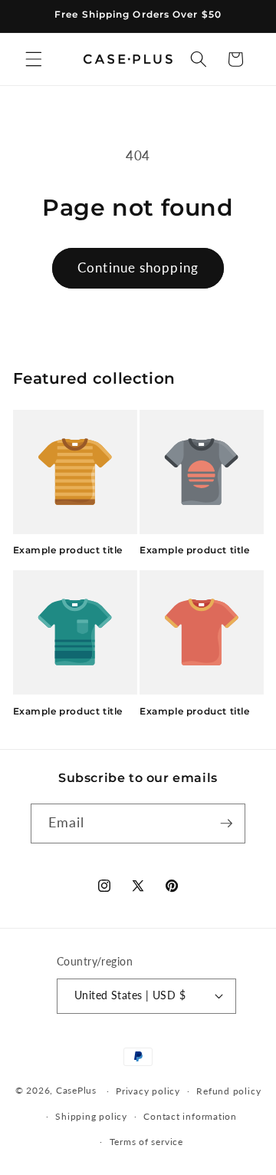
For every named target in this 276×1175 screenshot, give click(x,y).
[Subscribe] (226, 823)
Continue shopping (138, 268)
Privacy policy (148, 1091)
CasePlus (78, 1091)
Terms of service (146, 1141)
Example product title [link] (68, 550)
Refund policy (228, 1091)
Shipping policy (91, 1116)
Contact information (190, 1116)
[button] (33, 59)
